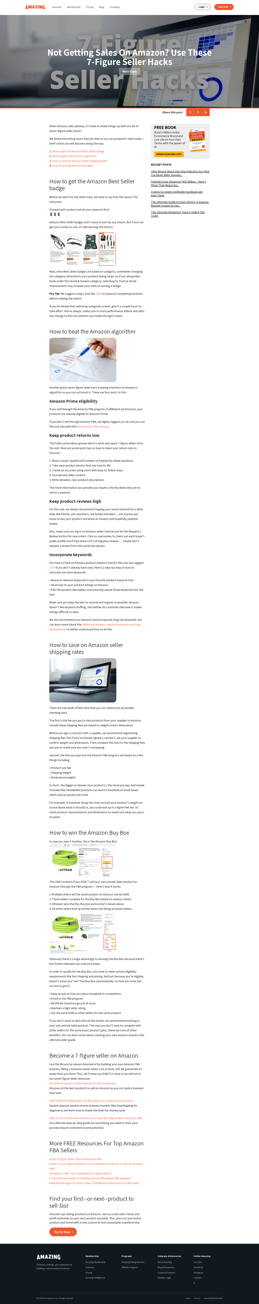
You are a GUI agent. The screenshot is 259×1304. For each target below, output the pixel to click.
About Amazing (165, 1262)
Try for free (62, 1232)
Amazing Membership (95, 1262)
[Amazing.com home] (48, 1257)
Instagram (198, 1272)
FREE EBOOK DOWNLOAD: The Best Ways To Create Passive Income (91, 1101)
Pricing (90, 7)
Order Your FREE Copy (169, 154)
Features (56, 7)
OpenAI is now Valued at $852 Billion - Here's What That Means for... (178, 183)
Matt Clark (129, 71)
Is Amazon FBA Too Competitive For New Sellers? (81, 1173)
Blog (101, 7)
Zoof (99, 294)
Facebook (198, 1267)
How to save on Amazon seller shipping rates (80, 161)
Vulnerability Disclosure (213, 1298)
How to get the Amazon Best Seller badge (78, 151)
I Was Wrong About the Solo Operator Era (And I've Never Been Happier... (180, 173)
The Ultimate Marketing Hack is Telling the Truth (178, 214)
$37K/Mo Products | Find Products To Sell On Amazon (82, 1083)
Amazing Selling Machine (133, 1262)
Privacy (197, 1298)
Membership (74, 7)
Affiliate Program (129, 1267)
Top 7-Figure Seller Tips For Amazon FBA (76, 1159)
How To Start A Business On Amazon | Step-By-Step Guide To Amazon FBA (95, 1118)
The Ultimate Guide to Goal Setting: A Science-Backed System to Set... (180, 203)
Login (201, 6)
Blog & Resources (166, 1267)
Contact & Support (166, 1272)
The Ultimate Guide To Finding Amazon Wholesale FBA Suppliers (91, 1178)
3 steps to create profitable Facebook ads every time (177, 193)
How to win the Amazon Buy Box (72, 166)
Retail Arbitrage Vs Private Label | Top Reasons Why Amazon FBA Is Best (95, 1183)
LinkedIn (198, 1277)
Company (115, 7)
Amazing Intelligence (95, 1277)
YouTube (198, 1262)
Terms (188, 1298)
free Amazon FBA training (93, 426)
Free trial (223, 6)
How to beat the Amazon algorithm (74, 156)
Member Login (164, 1277)
